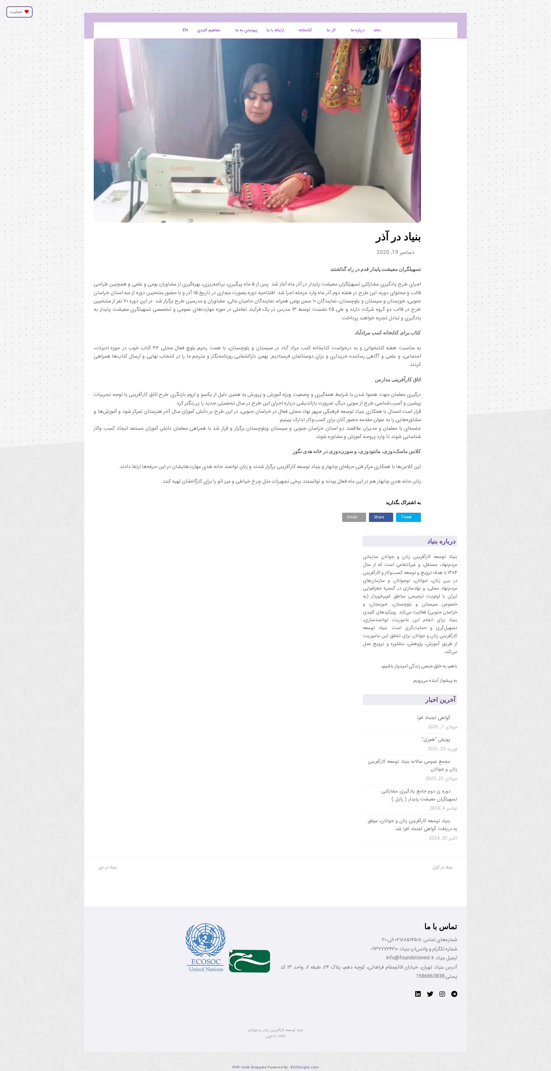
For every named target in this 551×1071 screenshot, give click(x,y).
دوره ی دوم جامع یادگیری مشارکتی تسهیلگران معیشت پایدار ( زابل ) (419, 795)
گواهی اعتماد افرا (433, 718)
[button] (408, 517)
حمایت (17, 12)
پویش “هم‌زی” (436, 739)
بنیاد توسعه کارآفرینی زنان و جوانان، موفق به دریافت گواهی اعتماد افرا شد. (412, 825)
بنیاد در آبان (442, 867)
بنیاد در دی (108, 867)
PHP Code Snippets (249, 1067)
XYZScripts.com (304, 1067)
